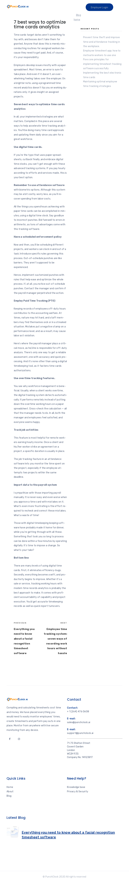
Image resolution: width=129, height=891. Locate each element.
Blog (9, 795)
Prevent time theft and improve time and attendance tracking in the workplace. (101, 42)
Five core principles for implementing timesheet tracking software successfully (102, 64)
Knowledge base (76, 787)
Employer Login (99, 7)
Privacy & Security (77, 791)
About (10, 791)
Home (10, 787)
